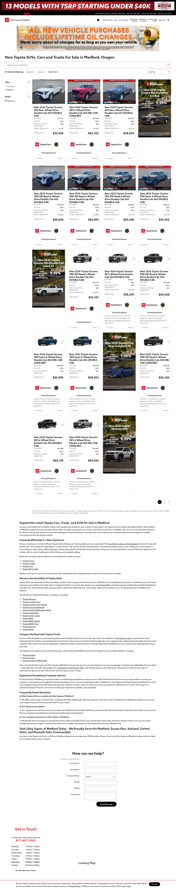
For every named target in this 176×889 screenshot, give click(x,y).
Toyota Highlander (31, 702)
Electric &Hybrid (131, 20)
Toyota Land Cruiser (31, 704)
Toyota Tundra (29, 747)
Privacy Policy (75, 886)
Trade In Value (48, 165)
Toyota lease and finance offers (71, 756)
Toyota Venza (28, 718)
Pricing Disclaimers (48, 170)
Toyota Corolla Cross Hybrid (35, 693)
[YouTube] (28, 14)
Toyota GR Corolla (30, 658)
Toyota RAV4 (28, 707)
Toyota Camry (28, 650)
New (113, 20)
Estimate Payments (48, 160)
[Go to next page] (169, 591)
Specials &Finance (140, 20)
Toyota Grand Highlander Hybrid (37, 699)
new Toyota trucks (123, 727)
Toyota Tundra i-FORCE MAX (35, 749)
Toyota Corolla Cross (31, 691)
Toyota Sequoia (29, 715)
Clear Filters (53, 71)
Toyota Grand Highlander (34, 696)
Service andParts (150, 20)
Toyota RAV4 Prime (31, 713)
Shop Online (105, 20)
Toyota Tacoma (29, 744)
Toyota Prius (28, 655)
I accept (154, 884)
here (129, 886)
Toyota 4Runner (29, 688)
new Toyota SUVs (102, 674)
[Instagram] (25, 14)
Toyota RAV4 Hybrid (31, 710)
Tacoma (29, 71)
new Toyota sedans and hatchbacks (123, 633)
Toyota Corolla (29, 652)
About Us (159, 20)
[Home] (8, 20)
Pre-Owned (121, 20)
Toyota (40, 71)
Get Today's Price (48, 155)
